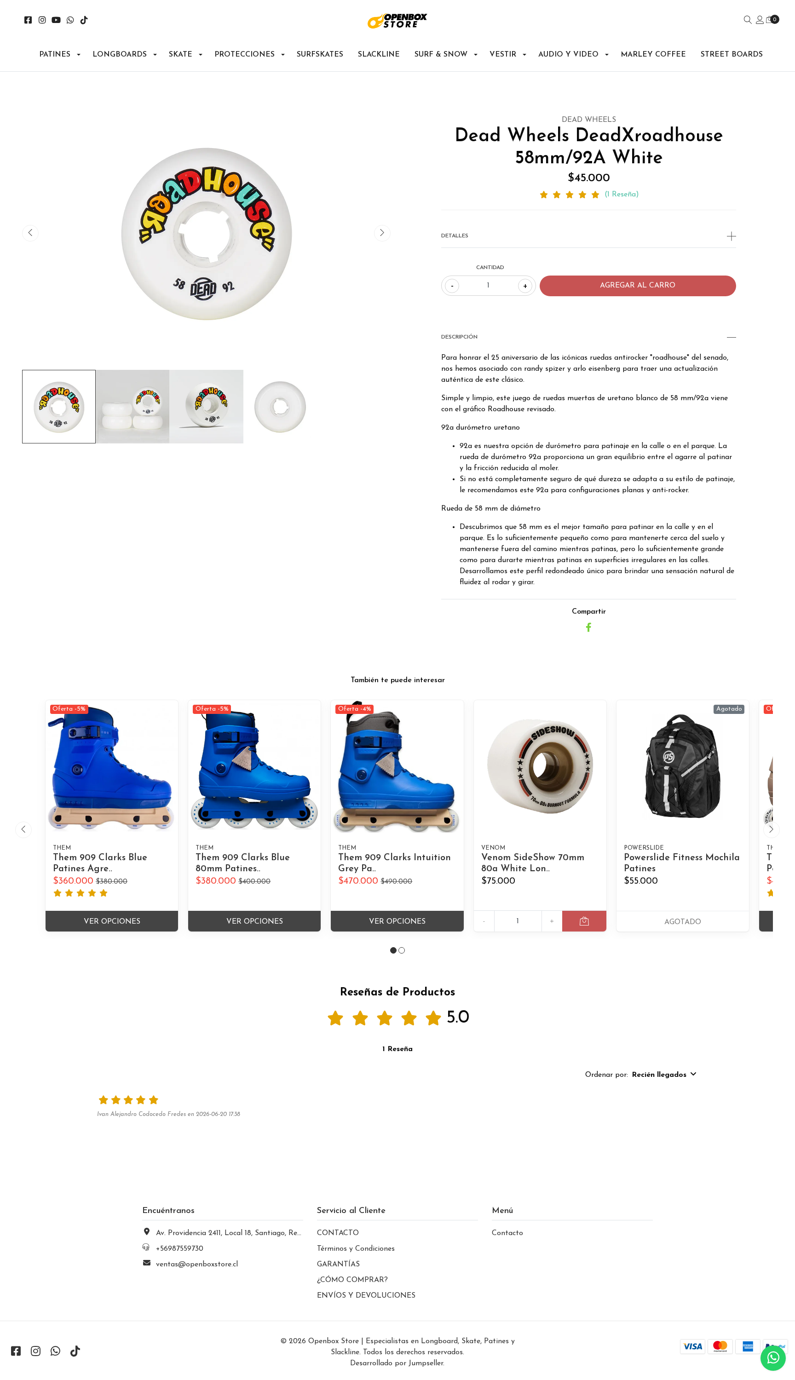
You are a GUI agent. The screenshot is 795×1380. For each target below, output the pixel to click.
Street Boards (732, 54)
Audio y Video (568, 54)
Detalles (454, 236)
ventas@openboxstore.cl (197, 1264)
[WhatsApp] (70, 21)
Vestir (503, 54)
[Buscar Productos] (748, 20)
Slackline (379, 54)
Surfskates (320, 54)
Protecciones (244, 54)
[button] (393, 950)
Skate (180, 54)
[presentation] (30, 233)
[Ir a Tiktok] (84, 21)
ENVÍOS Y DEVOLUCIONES (366, 1296)
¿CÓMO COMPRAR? (352, 1280)
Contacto (507, 1233)
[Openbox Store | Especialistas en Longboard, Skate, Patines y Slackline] (397, 21)
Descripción (459, 337)
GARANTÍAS (338, 1264)
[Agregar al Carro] (584, 921)
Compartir (589, 611)
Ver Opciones (112, 922)
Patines (54, 54)
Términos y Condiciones (356, 1249)
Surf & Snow (441, 54)
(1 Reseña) (622, 194)
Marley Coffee (653, 54)
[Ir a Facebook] (28, 21)
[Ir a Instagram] (42, 21)
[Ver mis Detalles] (760, 20)
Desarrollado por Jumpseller (396, 1363)
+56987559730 (179, 1249)
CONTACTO (338, 1233)
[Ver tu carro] (769, 20)
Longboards (119, 54)
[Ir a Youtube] (56, 21)
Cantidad (490, 267)
